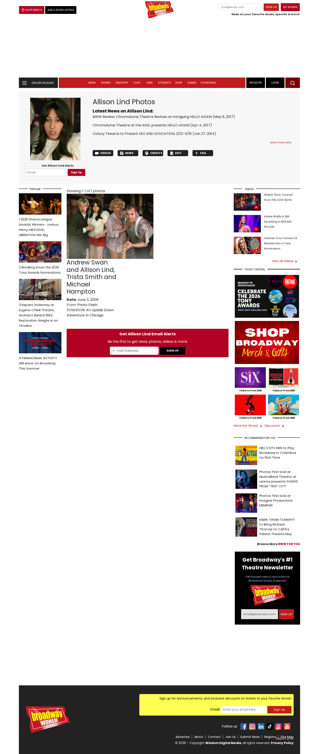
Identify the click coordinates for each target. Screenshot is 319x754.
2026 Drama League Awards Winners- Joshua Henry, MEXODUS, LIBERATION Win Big (38, 227)
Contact (214, 737)
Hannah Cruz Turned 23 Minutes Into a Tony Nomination (280, 243)
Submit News (250, 737)
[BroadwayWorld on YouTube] (287, 726)
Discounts (273, 425)
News (92, 82)
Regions (270, 737)
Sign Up (76, 172)
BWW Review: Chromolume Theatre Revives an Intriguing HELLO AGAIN (152, 116)
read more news (280, 142)
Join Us (230, 737)
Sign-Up (279, 709)
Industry (122, 82)
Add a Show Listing (61, 10)
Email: (215, 709)
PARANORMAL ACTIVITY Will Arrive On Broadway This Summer (38, 363)
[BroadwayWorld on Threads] (278, 726)
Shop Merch (33, 10)
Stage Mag (208, 82)
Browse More (278, 544)
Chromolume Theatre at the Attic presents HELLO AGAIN (141, 125)
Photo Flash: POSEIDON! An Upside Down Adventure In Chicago (90, 310)
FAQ (203, 153)
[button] (292, 83)
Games (191, 82)
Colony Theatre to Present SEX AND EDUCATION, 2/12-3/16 (142, 133)
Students (164, 82)
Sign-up (271, 7)
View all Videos (283, 261)
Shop (178, 82)
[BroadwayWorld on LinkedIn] (261, 726)
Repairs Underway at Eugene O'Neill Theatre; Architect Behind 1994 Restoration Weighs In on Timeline (38, 315)
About (198, 737)
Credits (156, 153)
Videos (105, 153)
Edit (178, 153)
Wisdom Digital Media (223, 743)
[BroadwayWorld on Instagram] (252, 726)
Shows (106, 82)
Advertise (183, 737)
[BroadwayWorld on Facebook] (243, 726)
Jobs (149, 82)
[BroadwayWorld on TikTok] (269, 726)
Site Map (287, 737)
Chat (137, 82)
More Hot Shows (246, 425)
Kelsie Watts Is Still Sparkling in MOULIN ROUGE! (277, 221)
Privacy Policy (282, 743)
